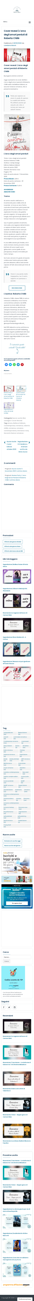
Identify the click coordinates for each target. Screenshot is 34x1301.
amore (9, 423)
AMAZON (7, 192)
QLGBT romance (8, 786)
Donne (17, 746)
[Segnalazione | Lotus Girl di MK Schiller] (9, 405)
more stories (22, 764)
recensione (18, 790)
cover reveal (25, 742)
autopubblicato (8, 733)
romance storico (8, 799)
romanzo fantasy (9, 808)
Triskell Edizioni (22, 821)
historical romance (9, 755)
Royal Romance (8, 812)
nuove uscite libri (8, 782)
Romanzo (26, 799)
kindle (5, 760)
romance (12, 428)
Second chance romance (14, 433)
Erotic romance (8, 751)
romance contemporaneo (11, 795)
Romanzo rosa (23, 431)
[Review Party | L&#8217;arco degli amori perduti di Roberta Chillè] (9, 389)
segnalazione (23, 812)
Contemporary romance (13, 426)
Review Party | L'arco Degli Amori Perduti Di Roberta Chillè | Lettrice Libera (15, 477)
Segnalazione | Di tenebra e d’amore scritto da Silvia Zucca (23, 447)
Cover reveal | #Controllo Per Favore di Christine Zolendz (20, 396)
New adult (25, 773)
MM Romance (8, 764)
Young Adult (7, 826)
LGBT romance (25, 760)
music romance (8, 768)
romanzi (18, 799)
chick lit (6, 738)
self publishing (22, 817)
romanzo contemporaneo (11, 804)
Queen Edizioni (23, 786)
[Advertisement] (17, 704)
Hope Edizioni (23, 755)
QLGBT (23, 782)
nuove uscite (25, 777)
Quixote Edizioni (8, 790)
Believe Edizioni (19, 423)
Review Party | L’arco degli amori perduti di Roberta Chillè (9, 395)
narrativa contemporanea (11, 773)
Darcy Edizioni (8, 746)
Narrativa (22, 768)
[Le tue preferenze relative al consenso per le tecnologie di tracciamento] (24, 1299)
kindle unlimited (14, 760)
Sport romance (8, 821)
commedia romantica (20, 738)
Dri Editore (25, 746)
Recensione (17, 288)
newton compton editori (11, 777)
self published (8, 817)
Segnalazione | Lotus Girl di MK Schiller (8, 411)
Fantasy (22, 751)
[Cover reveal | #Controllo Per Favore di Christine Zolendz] (21, 389)
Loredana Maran (10, 45)
